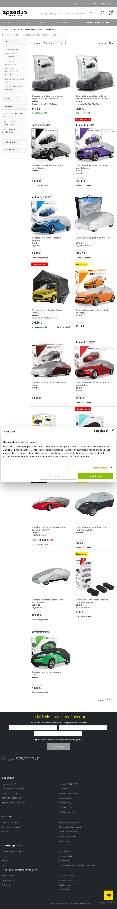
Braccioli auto (8, 880)
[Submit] (91, 13)
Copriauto (7, 885)
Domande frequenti (11, 827)
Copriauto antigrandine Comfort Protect (48, 601)
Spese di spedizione (67, 831)
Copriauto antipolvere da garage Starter (47, 166)
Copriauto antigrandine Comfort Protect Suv (91, 528)
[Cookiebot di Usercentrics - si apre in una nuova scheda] (95, 431)
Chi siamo (63, 788)
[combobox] (65, 13)
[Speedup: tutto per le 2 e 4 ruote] (15, 13)
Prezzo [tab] (8, 106)
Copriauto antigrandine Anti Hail (93, 237)
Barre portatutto (9, 875)
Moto (4, 860)
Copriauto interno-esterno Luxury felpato (92, 166)
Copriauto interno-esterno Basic (46, 673)
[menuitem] (9, 22)
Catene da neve (66, 875)
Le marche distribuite (12, 851)
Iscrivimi (58, 747)
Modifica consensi (66, 812)
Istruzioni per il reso (67, 836)
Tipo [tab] (6, 41)
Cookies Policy (65, 807)
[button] (102, 13)
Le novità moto (65, 856)
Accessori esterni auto (31, 30)
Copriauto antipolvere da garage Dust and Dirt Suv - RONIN (92, 97)
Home (5, 30)
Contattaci (106, 3)
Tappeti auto (64, 889)
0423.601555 (73, 784)
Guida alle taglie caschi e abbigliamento (77, 865)
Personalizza (56, 476)
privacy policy (75, 739)
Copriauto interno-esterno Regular (46, 239)
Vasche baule (64, 885)
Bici (3, 865)
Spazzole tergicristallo (68, 880)
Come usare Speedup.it (69, 827)
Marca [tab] (8, 98)
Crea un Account (88, 3)
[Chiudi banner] (113, 431)
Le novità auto (64, 851)
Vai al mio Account (10, 822)
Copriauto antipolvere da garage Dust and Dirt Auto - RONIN (47, 98)
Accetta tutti (95, 476)
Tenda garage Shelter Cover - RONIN (48, 311)
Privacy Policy (64, 802)
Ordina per (35, 43)
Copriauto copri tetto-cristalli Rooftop (92, 311)
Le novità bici (64, 860)
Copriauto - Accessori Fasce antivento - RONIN (92, 601)
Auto (14, 30)
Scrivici (5, 831)
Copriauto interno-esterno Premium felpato (93, 384)
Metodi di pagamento (68, 822)
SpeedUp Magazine (67, 793)
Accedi (73, 3)
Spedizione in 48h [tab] (13, 149)
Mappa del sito (65, 798)
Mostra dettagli (100, 468)
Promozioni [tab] (10, 142)
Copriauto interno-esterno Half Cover (49, 384)
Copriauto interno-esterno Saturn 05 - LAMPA (48, 528)
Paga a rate (63, 841)
